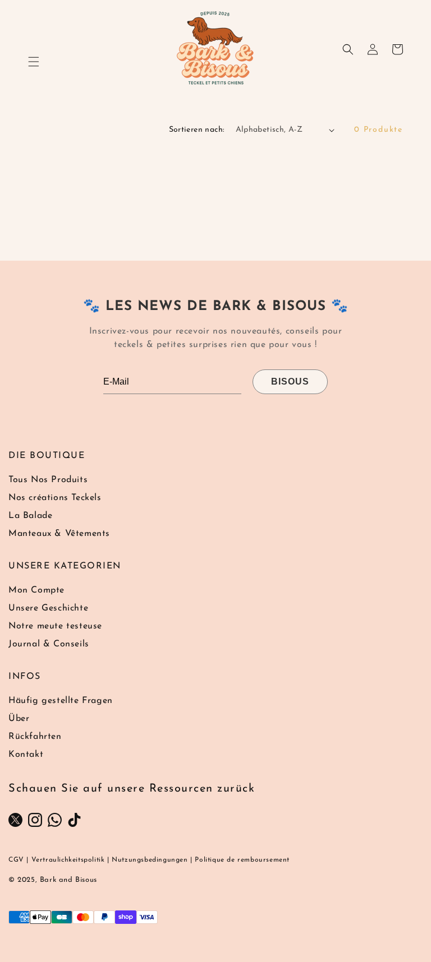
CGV (16, 860)
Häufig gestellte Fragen (60, 700)
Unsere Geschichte (48, 608)
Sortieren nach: (196, 130)
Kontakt (25, 754)
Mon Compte (36, 590)
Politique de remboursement (242, 860)
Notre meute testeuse (55, 626)
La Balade (30, 515)
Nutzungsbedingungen (149, 860)
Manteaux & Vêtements (59, 533)
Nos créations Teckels (55, 497)
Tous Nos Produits (48, 479)
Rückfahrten (35, 736)
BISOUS (290, 381)
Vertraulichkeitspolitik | (70, 860)
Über (18, 718)
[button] (33, 61)
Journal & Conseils (48, 644)
